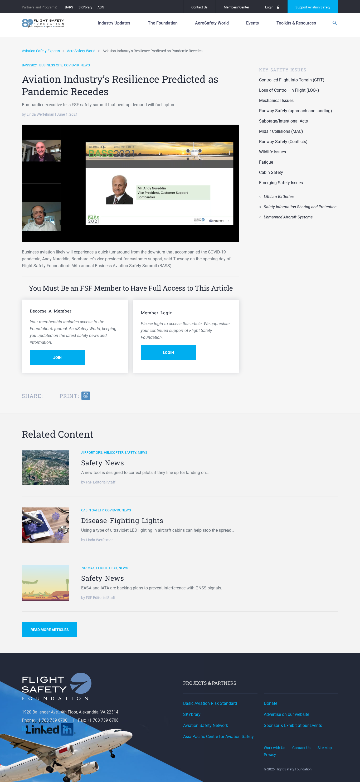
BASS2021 (30, 65)
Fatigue (266, 162)
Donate (270, 703)
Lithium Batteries (279, 196)
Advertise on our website (286, 714)
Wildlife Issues (272, 151)
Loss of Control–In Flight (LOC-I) (289, 90)
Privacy (270, 754)
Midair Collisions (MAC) (281, 131)
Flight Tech (106, 568)
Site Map (325, 748)
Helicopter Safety (120, 452)
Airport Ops (91, 452)
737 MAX (88, 568)
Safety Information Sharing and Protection (300, 206)
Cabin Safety (271, 172)
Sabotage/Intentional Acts (283, 121)
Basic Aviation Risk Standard (210, 703)
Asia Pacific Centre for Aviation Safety (218, 736)
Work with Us (274, 748)
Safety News (102, 462)
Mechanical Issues (276, 100)
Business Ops (50, 65)
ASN (101, 7)
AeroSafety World (81, 51)
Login (269, 7)
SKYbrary (85, 7)
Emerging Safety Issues (281, 182)
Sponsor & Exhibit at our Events (293, 725)
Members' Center (236, 7)
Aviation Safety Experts (41, 51)
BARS (69, 7)
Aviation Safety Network (205, 725)
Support (312, 7)
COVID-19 (71, 65)
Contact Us (199, 7)
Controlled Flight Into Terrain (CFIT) (291, 79)
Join (57, 357)
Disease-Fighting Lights (122, 520)
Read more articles (50, 630)
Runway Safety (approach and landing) (295, 110)
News (85, 65)
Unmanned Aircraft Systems (288, 217)
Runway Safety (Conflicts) (283, 141)
